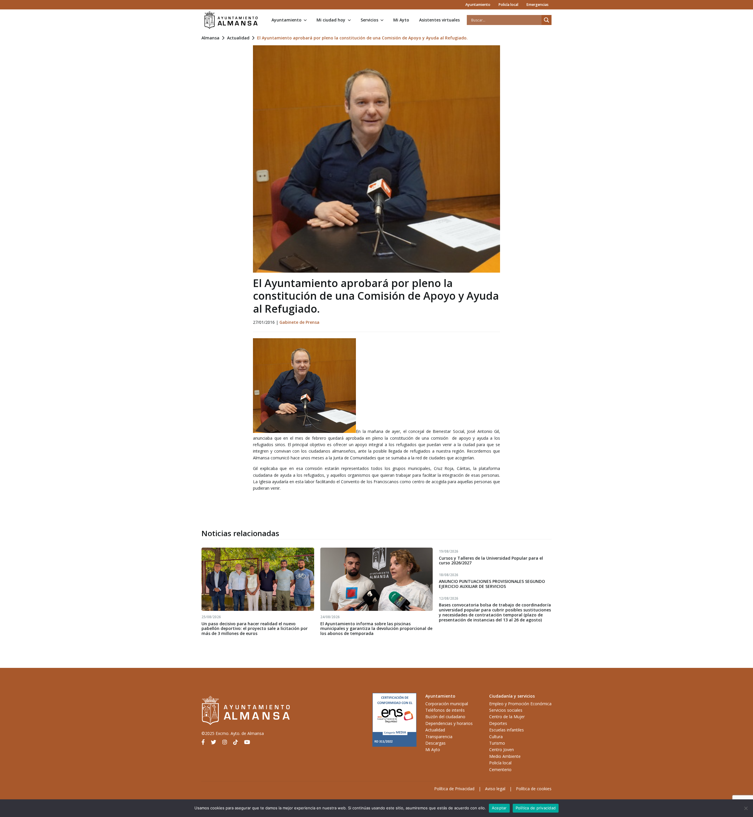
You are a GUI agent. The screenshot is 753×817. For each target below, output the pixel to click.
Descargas (435, 743)
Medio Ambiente (505, 756)
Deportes (498, 723)
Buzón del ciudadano (445, 716)
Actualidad (238, 38)
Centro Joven (501, 749)
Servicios (369, 20)
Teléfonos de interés (445, 710)
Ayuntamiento (477, 4)
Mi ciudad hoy (330, 20)
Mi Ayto (401, 20)
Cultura (496, 736)
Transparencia (438, 736)
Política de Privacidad (454, 788)
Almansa (210, 38)
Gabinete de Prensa (299, 322)
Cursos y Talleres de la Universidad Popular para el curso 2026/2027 (491, 560)
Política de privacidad (536, 808)
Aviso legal (495, 788)
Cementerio (500, 769)
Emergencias (537, 4)
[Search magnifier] (547, 20)
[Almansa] (230, 20)
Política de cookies (534, 788)
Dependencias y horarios (449, 723)
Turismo (497, 743)
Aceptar (499, 808)
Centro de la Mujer (507, 716)
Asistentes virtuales (439, 20)
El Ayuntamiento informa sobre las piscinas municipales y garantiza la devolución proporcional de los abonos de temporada (376, 628)
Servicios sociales (505, 710)
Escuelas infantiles (506, 730)
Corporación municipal (446, 703)
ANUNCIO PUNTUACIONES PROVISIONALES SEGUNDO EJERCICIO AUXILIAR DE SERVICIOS (492, 583)
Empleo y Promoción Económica (520, 703)
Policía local (508, 4)
